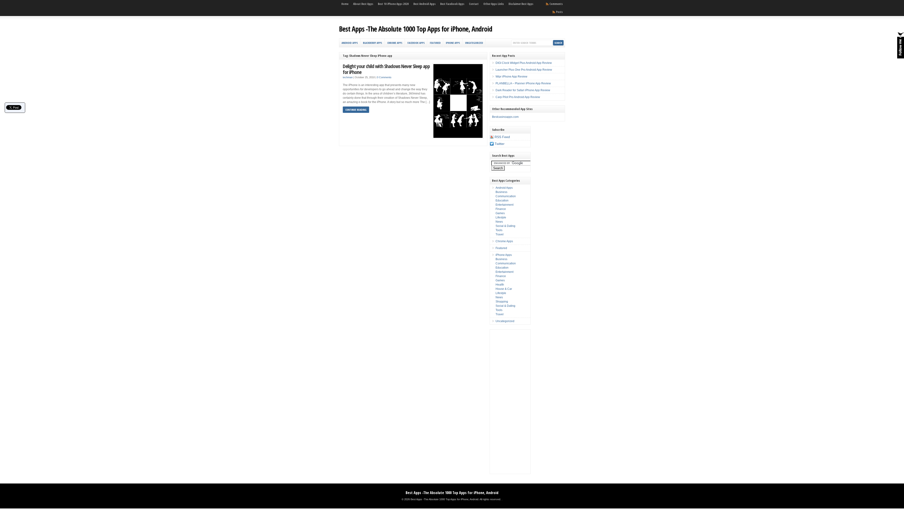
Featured (435, 43)
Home (344, 4)
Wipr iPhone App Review (511, 76)
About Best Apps (363, 4)
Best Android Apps (424, 4)
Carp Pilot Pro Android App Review (518, 97)
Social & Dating (505, 226)
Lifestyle (501, 217)
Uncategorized (474, 43)
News (499, 221)
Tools (499, 230)
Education (502, 200)
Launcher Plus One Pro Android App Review (524, 69)
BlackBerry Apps (372, 43)
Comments (556, 4)
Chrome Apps (394, 43)
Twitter (499, 144)
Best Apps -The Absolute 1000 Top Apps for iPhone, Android (415, 29)
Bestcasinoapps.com (505, 117)
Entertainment (504, 204)
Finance (501, 209)
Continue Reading (356, 109)
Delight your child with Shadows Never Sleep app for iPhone (386, 69)
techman (348, 77)
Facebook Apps (416, 43)
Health (500, 284)
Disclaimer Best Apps (520, 4)
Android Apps (350, 43)
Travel (500, 234)
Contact (474, 4)
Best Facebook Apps (452, 4)
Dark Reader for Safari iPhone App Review (523, 90)
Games (500, 213)
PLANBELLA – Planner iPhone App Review (523, 83)
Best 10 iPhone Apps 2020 (393, 4)
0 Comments (384, 77)
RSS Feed (502, 137)
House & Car (504, 289)
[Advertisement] (510, 401)
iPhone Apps (453, 43)
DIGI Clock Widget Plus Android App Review (524, 63)
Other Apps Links (493, 4)
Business (501, 192)
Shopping (502, 301)
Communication (506, 196)
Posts (559, 12)
